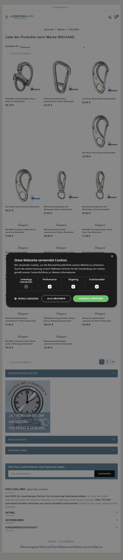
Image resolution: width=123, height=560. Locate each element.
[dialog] (61, 280)
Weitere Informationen (63, 272)
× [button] (112, 256)
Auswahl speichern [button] (91, 298)
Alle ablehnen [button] (56, 298)
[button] (26, 298)
